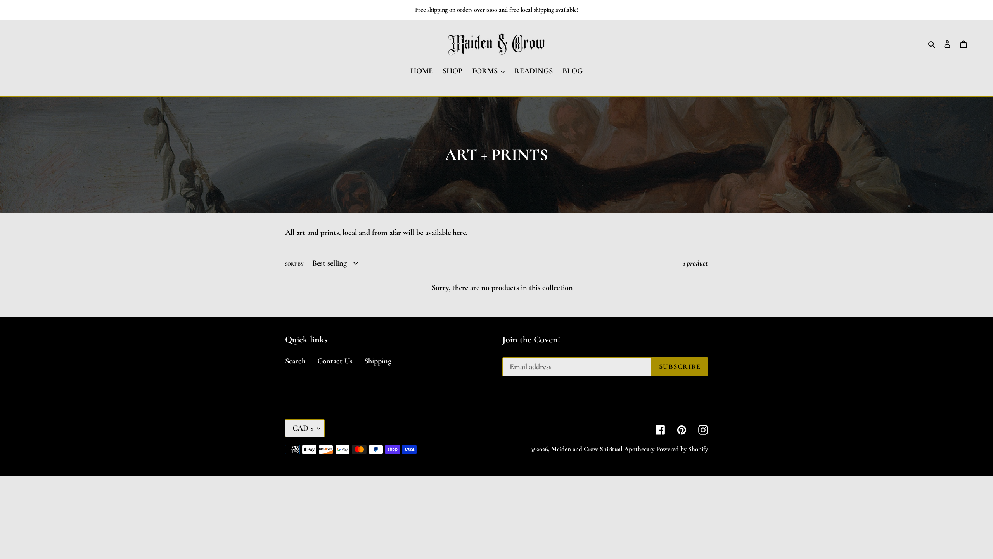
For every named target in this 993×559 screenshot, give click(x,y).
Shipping (377, 361)
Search (295, 361)
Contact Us (335, 361)
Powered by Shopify (682, 449)
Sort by (294, 264)
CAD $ (302, 428)
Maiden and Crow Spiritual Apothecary (602, 449)
